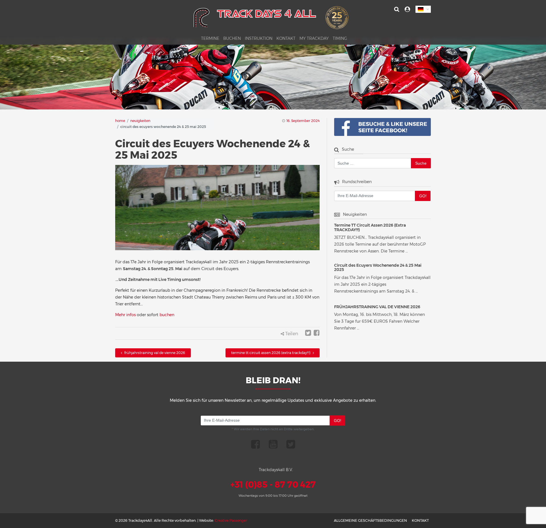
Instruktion (258, 38)
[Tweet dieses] (308, 333)
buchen (167, 314)
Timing (340, 38)
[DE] (423, 9)
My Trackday (314, 38)
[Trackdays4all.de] (271, 19)
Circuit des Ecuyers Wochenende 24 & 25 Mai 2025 (377, 267)
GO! (423, 196)
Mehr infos (125, 314)
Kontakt (285, 38)
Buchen (232, 38)
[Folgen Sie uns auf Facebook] (255, 444)
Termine (210, 38)
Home (120, 121)
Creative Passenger (231, 520)
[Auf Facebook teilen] (317, 333)
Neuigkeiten (140, 121)
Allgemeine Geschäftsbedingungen (370, 520)
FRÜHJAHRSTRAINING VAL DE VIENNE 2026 (154, 353)
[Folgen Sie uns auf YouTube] (273, 444)
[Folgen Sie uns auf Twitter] (290, 444)
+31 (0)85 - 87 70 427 (273, 484)
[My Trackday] (407, 9)
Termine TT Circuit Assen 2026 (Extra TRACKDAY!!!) (271, 353)
